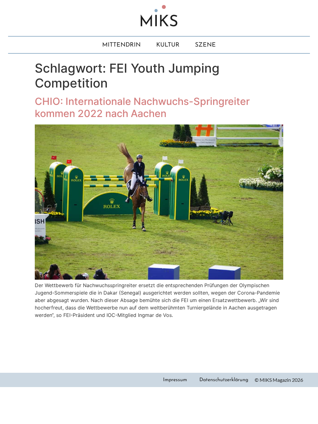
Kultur (167, 45)
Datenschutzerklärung (223, 379)
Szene (205, 45)
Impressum (175, 379)
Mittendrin (121, 45)
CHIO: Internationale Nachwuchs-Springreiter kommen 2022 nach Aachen (142, 107)
